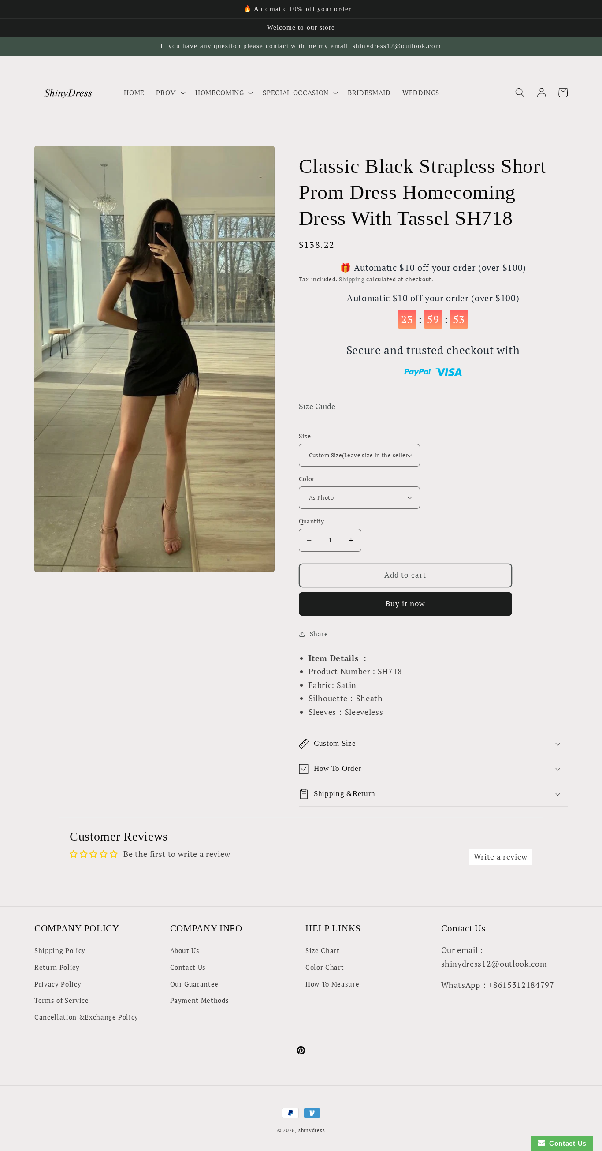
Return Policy (57, 967)
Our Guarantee (194, 983)
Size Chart (322, 950)
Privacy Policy (57, 983)
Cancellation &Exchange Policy (86, 1017)
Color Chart (324, 967)
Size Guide (317, 406)
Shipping (351, 279)
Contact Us (188, 967)
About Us (185, 950)
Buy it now (405, 604)
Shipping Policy (59, 950)
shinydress (311, 1130)
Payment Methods (199, 1000)
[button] (170, 92)
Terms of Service (61, 1000)
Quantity (311, 521)
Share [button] (319, 633)
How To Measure (332, 983)
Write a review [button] (501, 857)
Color (307, 479)
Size (305, 436)
